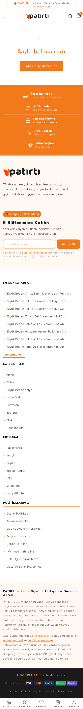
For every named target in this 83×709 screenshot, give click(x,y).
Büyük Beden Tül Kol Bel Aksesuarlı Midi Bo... (36, 316)
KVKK (71, 691)
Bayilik (10, 463)
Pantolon (12, 405)
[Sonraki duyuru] (75, 5)
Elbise (10, 382)
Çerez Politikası (17, 544)
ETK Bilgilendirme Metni (22, 559)
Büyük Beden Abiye (19, 390)
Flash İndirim (15, 428)
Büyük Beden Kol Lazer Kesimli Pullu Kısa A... (36, 331)
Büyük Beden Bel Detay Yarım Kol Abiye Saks (36, 301)
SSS (9, 478)
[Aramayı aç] (70, 16)
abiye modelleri (40, 635)
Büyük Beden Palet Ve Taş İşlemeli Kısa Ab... (36, 324)
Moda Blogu (14, 486)
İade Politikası (55, 691)
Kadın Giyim (14, 397)
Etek (9, 420)
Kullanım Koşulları (18, 521)
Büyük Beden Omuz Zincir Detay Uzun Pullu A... (38, 293)
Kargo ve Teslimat (19, 536)
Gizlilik (13, 691)
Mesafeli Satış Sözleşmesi (24, 566)
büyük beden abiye (40, 640)
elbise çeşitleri (13, 640)
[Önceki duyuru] (7, 5)
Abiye (10, 374)
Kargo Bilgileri (16, 493)
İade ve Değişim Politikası (24, 528)
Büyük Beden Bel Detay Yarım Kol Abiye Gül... (36, 309)
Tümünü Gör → (14, 354)
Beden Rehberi (16, 471)
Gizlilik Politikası (33, 252)
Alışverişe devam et (41, 66)
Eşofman (12, 412)
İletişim (11, 455)
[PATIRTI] (38, 16)
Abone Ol (68, 244)
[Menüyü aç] (4, 16)
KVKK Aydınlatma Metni (22, 551)
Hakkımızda (14, 448)
